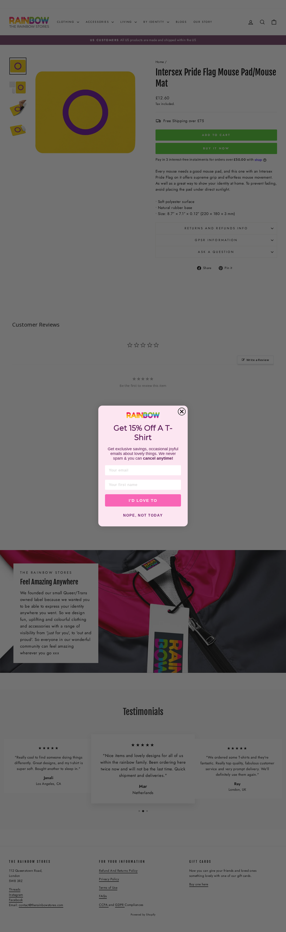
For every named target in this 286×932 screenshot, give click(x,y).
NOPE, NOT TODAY (143, 515)
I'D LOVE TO (143, 500)
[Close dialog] (181, 411)
